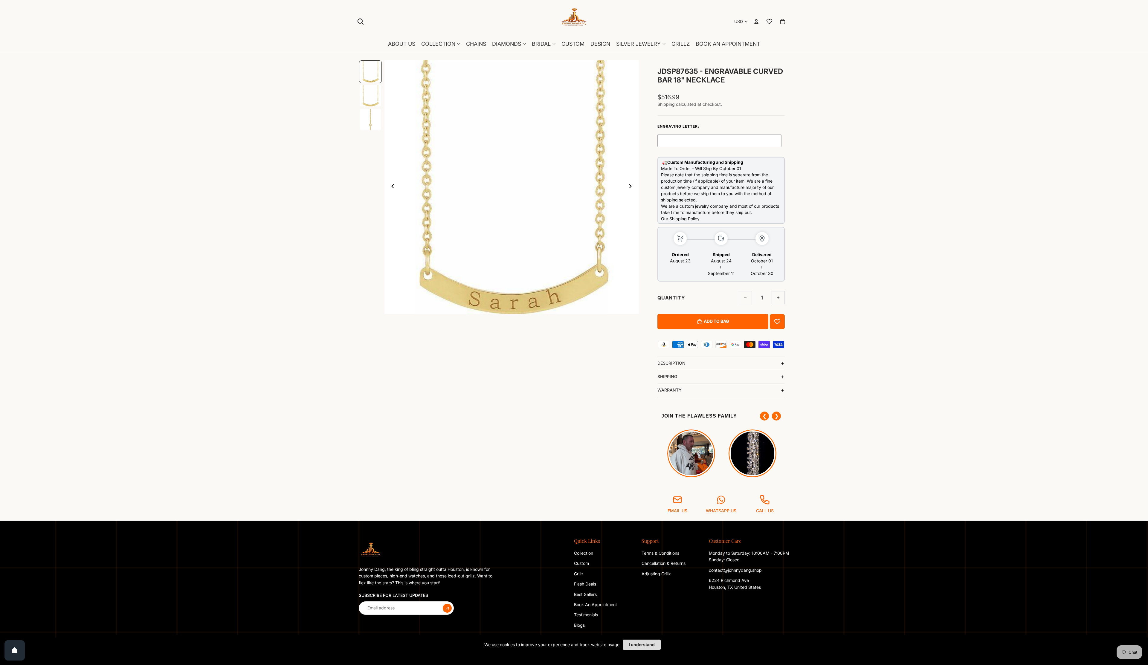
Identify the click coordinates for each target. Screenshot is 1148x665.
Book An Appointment (595, 604)
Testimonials (586, 614)
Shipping (667, 376)
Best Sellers (585, 594)
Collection (583, 553)
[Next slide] (632, 187)
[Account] (756, 21)
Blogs (579, 625)
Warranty (669, 389)
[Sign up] (447, 608)
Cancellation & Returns (664, 563)
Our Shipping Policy (680, 218)
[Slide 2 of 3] (370, 95)
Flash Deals (585, 583)
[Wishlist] (769, 21)
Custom (581, 563)
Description (671, 363)
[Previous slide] (391, 187)
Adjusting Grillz (657, 573)
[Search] (360, 21)
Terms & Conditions (660, 553)
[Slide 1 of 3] (370, 71)
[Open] (14, 650)
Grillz (579, 573)
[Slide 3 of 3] (370, 119)
